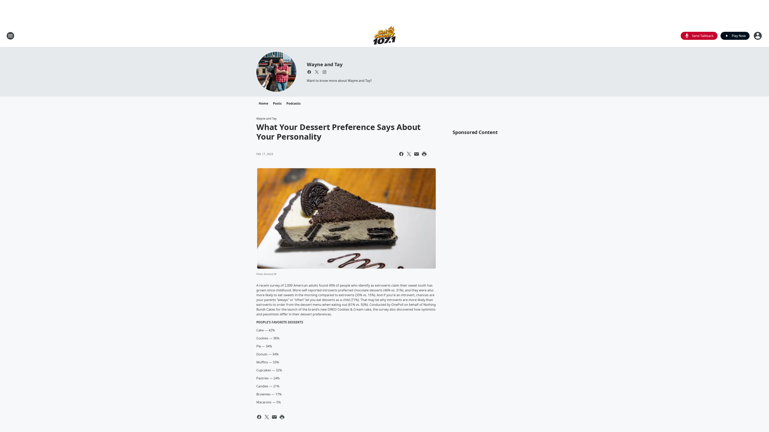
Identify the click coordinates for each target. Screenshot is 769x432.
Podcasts (293, 103)
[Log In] (758, 36)
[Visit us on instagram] (324, 72)
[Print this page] (424, 154)
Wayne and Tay (324, 64)
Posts (277, 103)
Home (263, 103)
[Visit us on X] (316, 72)
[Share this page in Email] (416, 154)
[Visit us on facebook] (309, 72)
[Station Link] (384, 35)
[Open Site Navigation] (10, 36)
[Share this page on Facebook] (401, 154)
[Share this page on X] (409, 154)
